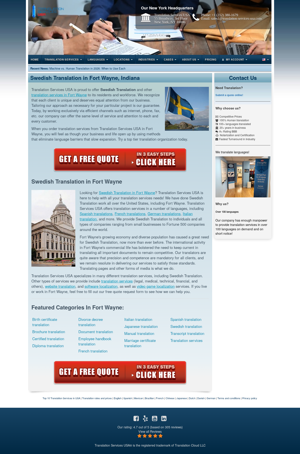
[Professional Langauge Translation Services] (47, 10)
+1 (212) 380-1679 (225, 15)
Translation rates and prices (97, 398)
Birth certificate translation (44, 322)
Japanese (181, 398)
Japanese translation (141, 326)
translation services (117, 281)
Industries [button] (146, 59)
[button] (265, 59)
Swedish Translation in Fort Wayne (127, 192)
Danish (201, 398)
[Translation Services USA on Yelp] (145, 419)
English (117, 398)
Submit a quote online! (229, 95)
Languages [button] (96, 59)
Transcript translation (187, 333)
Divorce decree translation (90, 322)
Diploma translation (48, 345)
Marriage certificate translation (140, 343)
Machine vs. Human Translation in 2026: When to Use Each (87, 68)
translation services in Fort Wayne (59, 94)
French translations (130, 213)
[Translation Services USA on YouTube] (154, 419)
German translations (164, 213)
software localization (101, 286)
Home (35, 59)
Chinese (170, 398)
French (160, 398)
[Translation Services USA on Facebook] (136, 419)
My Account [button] (235, 59)
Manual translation (139, 333)
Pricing (210, 59)
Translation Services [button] (62, 59)
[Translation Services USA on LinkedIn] (163, 419)
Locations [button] (122, 59)
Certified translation (48, 338)
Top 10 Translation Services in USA (61, 398)
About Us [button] (189, 59)
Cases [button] (168, 59)
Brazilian (149, 398)
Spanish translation (185, 319)
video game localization (156, 286)
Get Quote (120, 159)
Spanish (127, 398)
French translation (92, 351)
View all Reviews (150, 431)
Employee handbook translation (94, 341)
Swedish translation (186, 326)
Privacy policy (249, 398)
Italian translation (138, 319)
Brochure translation (48, 331)
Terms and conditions (228, 398)
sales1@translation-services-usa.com (236, 18)
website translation (60, 286)
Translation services (186, 340)
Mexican (138, 398)
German (211, 398)
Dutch (192, 398)
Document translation (95, 331)
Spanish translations (96, 213)
